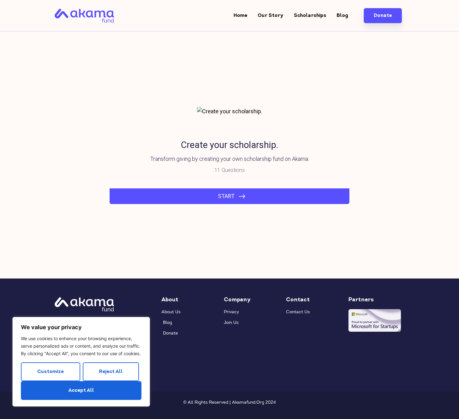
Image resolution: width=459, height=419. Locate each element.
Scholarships (310, 15)
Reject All (111, 371)
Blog (342, 15)
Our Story (271, 15)
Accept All (81, 390)
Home (240, 15)
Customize (50, 371)
